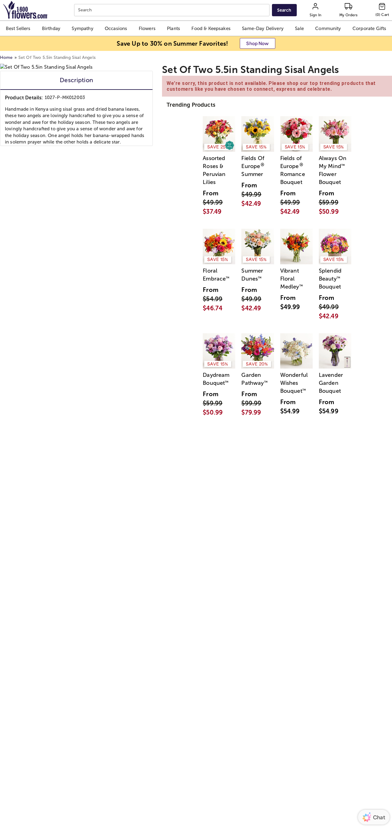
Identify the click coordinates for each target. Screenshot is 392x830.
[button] (18, 28)
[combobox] (172, 10)
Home (6, 57)
